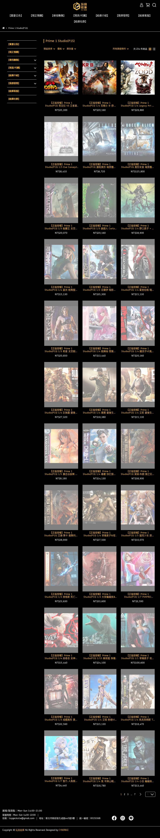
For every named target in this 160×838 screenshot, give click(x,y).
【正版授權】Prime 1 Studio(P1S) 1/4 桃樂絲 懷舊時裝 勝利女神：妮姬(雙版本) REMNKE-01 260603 (99, 350)
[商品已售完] (65, 139)
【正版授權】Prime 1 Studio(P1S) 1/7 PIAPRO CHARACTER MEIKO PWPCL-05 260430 (138, 595)
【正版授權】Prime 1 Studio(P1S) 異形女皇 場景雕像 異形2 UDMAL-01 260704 (137, 166)
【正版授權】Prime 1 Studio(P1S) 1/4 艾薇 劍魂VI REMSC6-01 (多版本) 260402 (99, 718)
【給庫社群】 (80, 21)
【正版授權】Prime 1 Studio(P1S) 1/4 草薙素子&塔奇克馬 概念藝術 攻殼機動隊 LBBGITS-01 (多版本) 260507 (99, 534)
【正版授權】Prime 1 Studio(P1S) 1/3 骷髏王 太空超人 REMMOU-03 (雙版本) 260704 (61, 227)
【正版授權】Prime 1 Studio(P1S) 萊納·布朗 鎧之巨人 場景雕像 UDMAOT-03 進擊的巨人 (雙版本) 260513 (138, 473)
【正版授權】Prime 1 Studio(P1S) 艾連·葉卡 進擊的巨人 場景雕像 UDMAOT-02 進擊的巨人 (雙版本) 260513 (61, 534)
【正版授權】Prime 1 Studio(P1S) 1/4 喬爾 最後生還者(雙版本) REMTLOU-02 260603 (99, 411)
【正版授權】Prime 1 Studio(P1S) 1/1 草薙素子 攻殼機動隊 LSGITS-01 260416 (137, 657)
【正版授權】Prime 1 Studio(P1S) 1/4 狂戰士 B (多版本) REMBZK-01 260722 (99, 104)
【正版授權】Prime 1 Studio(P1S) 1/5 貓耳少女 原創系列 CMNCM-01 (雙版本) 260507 (137, 534)
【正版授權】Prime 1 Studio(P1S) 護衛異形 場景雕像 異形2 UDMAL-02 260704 (99, 166)
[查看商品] (56, 77)
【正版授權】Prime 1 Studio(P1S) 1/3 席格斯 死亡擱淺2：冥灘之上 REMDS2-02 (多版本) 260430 (61, 595)
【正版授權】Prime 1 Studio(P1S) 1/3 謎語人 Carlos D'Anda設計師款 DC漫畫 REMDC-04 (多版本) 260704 (99, 227)
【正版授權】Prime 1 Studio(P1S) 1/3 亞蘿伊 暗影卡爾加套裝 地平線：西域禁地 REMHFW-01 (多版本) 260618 (99, 288)
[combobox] (49, 49)
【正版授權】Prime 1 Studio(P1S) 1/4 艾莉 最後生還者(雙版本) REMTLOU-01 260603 (137, 411)
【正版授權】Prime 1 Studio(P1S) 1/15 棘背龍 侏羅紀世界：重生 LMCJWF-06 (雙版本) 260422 (99, 657)
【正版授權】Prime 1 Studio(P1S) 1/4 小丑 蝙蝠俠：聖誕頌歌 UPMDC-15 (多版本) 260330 (137, 780)
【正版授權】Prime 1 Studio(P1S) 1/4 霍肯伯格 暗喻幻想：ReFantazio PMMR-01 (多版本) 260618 (137, 288)
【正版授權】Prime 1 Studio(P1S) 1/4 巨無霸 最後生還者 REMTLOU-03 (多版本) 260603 (61, 411)
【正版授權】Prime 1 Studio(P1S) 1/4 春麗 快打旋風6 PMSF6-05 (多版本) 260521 (99, 473)
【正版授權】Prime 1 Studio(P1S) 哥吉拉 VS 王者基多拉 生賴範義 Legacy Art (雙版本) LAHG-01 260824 (61, 104)
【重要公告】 (15, 15)
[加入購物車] (65, 77)
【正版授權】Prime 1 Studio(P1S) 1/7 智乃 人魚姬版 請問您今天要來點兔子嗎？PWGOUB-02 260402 (61, 780)
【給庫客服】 (144, 15)
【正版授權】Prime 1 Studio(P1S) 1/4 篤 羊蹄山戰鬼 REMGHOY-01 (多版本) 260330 (99, 780)
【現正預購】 (37, 15)
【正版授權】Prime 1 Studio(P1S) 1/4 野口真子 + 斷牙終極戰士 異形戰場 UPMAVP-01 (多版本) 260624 (137, 227)
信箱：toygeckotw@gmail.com (18, 818)
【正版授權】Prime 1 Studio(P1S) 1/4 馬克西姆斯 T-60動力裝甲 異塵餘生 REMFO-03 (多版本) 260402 (137, 718)
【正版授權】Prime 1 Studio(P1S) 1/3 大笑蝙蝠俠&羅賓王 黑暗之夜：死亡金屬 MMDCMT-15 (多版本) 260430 (99, 595)
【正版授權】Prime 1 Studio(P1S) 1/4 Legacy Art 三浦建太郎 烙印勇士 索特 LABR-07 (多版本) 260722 (137, 104)
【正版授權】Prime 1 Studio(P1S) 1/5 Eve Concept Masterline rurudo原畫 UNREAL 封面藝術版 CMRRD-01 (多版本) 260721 (61, 166)
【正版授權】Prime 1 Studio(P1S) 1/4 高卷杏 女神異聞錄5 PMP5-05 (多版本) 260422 (61, 657)
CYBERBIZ (63, 830)
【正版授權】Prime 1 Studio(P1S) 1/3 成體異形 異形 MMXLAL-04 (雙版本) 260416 (61, 718)
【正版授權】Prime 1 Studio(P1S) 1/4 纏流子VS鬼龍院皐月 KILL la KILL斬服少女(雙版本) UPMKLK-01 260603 (137, 350)
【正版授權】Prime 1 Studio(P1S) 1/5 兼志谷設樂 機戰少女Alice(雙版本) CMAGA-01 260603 (61, 473)
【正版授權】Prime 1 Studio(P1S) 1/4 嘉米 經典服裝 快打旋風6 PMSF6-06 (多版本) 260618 (61, 288)
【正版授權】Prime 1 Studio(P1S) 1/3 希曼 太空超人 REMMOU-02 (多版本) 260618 (61, 350)
